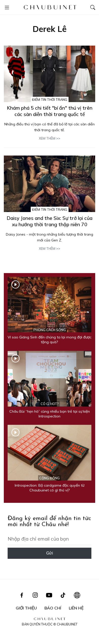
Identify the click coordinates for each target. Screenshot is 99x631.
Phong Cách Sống (50, 330)
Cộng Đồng (49, 478)
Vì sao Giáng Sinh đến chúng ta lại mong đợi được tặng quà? (49, 339)
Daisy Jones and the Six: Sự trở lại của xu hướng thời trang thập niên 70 (49, 221)
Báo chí (52, 608)
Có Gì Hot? (49, 404)
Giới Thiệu (26, 608)
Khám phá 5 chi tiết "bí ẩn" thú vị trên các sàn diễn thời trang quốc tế (49, 111)
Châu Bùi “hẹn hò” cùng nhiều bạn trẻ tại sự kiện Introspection (49, 413)
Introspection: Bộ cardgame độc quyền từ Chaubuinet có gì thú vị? (49, 487)
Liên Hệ (76, 608)
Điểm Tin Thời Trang (49, 100)
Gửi (49, 553)
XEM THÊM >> (49, 138)
